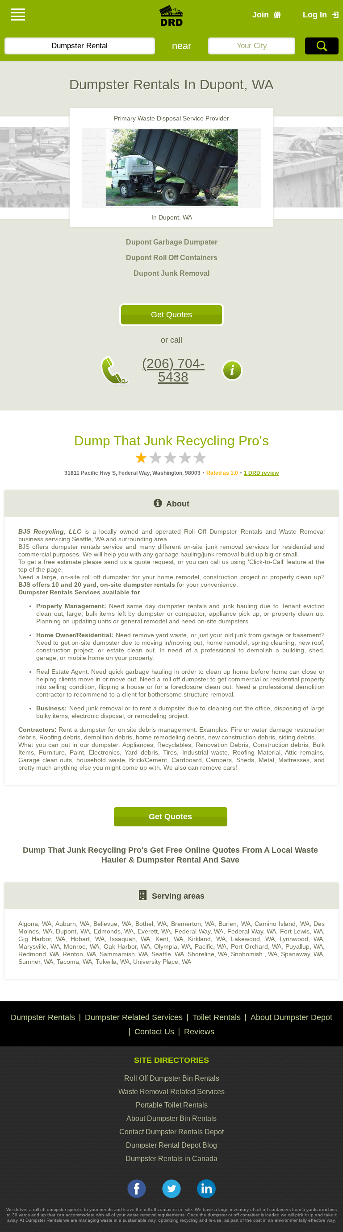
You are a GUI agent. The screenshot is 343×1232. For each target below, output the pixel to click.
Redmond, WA (38, 954)
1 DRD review (261, 473)
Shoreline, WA (207, 954)
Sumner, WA (35, 961)
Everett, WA (154, 931)
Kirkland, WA (207, 938)
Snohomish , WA (254, 954)
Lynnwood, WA (301, 938)
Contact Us (154, 1031)
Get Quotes (171, 314)
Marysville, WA (39, 946)
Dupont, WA (73, 931)
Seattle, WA (167, 954)
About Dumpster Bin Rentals (171, 1118)
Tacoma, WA (74, 961)
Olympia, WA (172, 946)
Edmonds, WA (114, 931)
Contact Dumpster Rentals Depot (171, 1132)
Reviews (199, 1031)
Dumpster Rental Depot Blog (171, 1145)
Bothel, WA (151, 923)
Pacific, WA (210, 946)
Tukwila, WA (113, 961)
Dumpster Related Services (134, 1017)
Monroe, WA (81, 946)
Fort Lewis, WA (301, 931)
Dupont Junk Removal (171, 273)
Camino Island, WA (282, 923)
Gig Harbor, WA (41, 938)
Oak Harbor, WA (127, 946)
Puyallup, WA (304, 946)
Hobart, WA (88, 938)
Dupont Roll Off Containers (172, 257)
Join (260, 14)
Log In (315, 14)
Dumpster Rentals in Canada (171, 1158)
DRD (171, 18)
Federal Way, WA (199, 931)
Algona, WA (34, 923)
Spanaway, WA (302, 954)
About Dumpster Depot (291, 1017)
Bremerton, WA (192, 923)
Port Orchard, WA (256, 946)
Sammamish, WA (124, 954)
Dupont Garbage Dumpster (172, 242)
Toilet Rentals (216, 1017)
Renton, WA (79, 954)
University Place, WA (162, 961)
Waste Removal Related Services (171, 1091)
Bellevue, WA (112, 923)
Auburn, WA (72, 923)
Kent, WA (169, 938)
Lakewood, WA (253, 938)
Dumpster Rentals (43, 1017)
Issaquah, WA (130, 938)
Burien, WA (234, 923)
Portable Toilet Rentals (172, 1105)
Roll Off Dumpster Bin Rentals (171, 1078)
